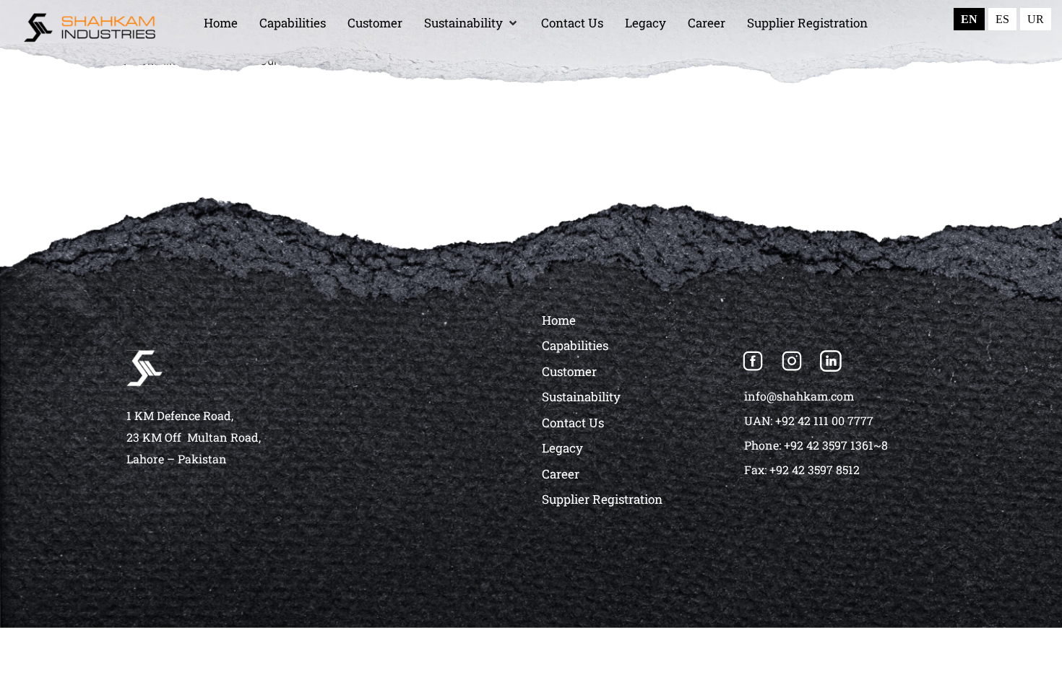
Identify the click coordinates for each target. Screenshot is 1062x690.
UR (1035, 19)
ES (1002, 19)
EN (969, 19)
